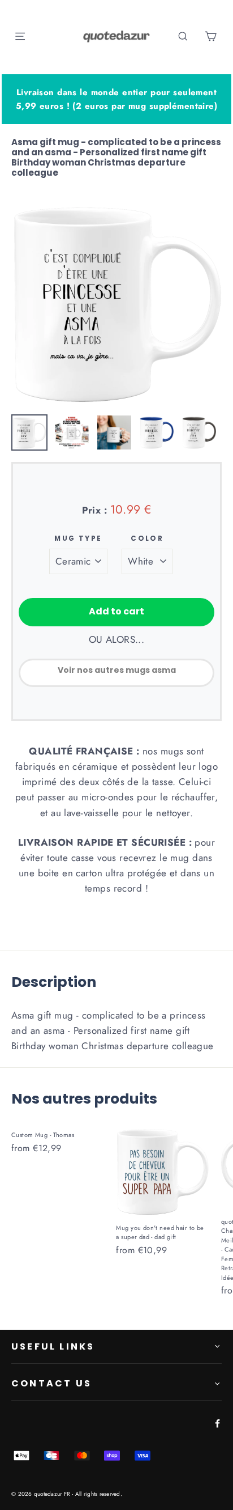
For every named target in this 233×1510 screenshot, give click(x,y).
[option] (116, 302)
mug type (78, 538)
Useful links (52, 1346)
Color (147, 538)
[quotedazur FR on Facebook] (215, 1422)
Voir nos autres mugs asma (117, 670)
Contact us (51, 1383)
